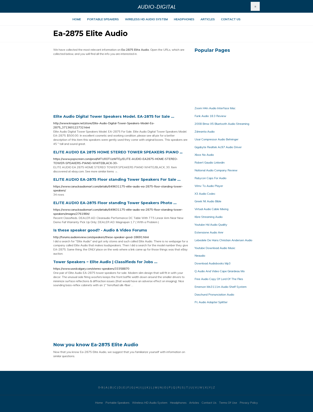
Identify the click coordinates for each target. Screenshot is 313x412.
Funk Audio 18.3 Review (210, 116)
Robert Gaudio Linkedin (210, 162)
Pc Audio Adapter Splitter (211, 302)
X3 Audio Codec (205, 193)
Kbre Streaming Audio (209, 217)
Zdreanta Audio (205, 131)
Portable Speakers (103, 19)
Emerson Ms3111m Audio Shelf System (221, 286)
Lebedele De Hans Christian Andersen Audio (223, 240)
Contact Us (231, 19)
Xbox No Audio (204, 154)
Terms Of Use (228, 402)
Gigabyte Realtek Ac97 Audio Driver (218, 147)
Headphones (184, 19)
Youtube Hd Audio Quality (211, 224)
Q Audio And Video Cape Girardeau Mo (220, 271)
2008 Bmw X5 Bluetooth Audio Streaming (222, 124)
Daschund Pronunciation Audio (214, 294)
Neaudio (200, 255)
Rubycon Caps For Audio (210, 178)
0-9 (100, 387)
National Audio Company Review (216, 170)
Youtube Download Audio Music (215, 248)
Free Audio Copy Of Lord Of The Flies (219, 279)
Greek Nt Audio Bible (208, 201)
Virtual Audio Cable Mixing (211, 209)
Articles (208, 19)
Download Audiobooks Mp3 (213, 263)
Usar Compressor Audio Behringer (216, 139)
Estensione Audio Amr (209, 232)
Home (76, 19)
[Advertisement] (121, 85)
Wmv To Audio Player (209, 186)
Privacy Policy (249, 402)
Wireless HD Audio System (146, 19)
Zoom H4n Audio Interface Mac (215, 108)
